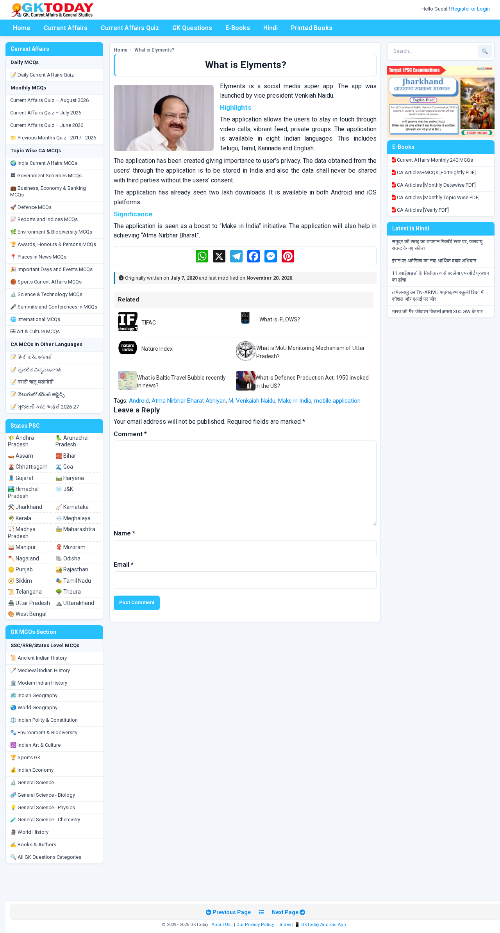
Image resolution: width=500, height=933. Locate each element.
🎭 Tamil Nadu (73, 581)
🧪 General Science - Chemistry (45, 819)
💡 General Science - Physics (42, 807)
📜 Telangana (25, 592)
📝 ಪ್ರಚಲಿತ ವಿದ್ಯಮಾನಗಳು (36, 370)
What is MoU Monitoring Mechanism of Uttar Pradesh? (310, 352)
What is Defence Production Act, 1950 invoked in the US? (312, 382)
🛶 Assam (20, 456)
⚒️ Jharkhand (25, 507)
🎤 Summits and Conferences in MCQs (53, 307)
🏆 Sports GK (25, 757)
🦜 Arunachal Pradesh (72, 441)
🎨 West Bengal (27, 614)
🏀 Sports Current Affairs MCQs (46, 282)
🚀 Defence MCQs (31, 207)
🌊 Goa (64, 467)
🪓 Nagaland (23, 558)
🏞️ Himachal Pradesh (23, 492)
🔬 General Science (32, 782)
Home (21, 28)
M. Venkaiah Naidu (252, 400)
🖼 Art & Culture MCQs (35, 331)
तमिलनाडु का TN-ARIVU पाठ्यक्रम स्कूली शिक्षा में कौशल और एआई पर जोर (438, 295)
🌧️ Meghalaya (73, 518)
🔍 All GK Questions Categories (45, 857)
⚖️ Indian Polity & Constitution (44, 720)
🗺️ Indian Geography (33, 695)
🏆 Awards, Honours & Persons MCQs (53, 244)
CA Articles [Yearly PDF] (422, 210)
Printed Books (311, 28)
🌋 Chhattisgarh (28, 467)
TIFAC (148, 322)
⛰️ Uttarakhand (74, 603)
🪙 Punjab (20, 569)
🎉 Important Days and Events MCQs (51, 269)
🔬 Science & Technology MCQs (46, 294)
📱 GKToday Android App (321, 924)
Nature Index (157, 349)
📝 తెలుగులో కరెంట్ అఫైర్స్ (37, 394)
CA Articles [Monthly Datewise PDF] (436, 185)
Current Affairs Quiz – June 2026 (46, 125)
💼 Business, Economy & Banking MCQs (48, 191)
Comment (130, 434)
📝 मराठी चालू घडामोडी (32, 382)
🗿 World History (29, 832)
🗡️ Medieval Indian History (40, 670)
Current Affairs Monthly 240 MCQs (434, 160)
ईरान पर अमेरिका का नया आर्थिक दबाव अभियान (434, 261)
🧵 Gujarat (21, 478)
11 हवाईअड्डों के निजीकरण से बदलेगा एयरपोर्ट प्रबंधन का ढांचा (440, 276)
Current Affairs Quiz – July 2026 (45, 113)
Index (285, 924)
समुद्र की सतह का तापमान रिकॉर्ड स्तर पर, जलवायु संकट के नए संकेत (437, 245)
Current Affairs (66, 28)
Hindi (270, 28)
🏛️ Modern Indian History (38, 683)
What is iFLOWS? (279, 319)
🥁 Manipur (22, 547)
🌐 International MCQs (35, 319)
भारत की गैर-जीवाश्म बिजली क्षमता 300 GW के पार (437, 311)
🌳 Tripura (68, 592)
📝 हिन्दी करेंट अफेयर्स (31, 357)
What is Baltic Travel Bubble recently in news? (181, 382)
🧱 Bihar (65, 456)
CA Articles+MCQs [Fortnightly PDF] (436, 172)
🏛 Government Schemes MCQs (46, 175)
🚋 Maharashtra (75, 529)
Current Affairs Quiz (130, 28)
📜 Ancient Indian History (38, 658)
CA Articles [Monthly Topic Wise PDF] (438, 197)
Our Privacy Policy (255, 924)
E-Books (237, 28)
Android (139, 400)
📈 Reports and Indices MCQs (44, 219)
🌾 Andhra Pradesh (21, 441)
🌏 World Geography (33, 707)
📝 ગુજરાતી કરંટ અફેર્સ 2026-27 (44, 407)
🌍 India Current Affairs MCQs (43, 163)
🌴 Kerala (19, 518)
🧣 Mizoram (70, 547)
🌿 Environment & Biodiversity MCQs (51, 232)
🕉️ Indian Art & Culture (35, 745)
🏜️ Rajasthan (71, 569)
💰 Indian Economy (32, 770)
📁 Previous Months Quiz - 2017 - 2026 (53, 138)
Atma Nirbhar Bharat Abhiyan (189, 400)
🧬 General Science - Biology (42, 795)
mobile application (337, 400)
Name (124, 533)
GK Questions (192, 28)
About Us (221, 924)
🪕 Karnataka (72, 507)
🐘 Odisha (67, 558)
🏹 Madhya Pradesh (22, 532)
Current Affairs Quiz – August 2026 (49, 100)
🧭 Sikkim (20, 581)
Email (124, 564)
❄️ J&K (64, 489)
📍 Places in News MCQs (38, 257)
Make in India (294, 400)
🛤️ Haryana (69, 478)
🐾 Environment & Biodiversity (43, 732)
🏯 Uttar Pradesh (29, 603)
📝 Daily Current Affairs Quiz (42, 75)
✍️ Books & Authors (33, 844)
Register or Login (471, 9)
